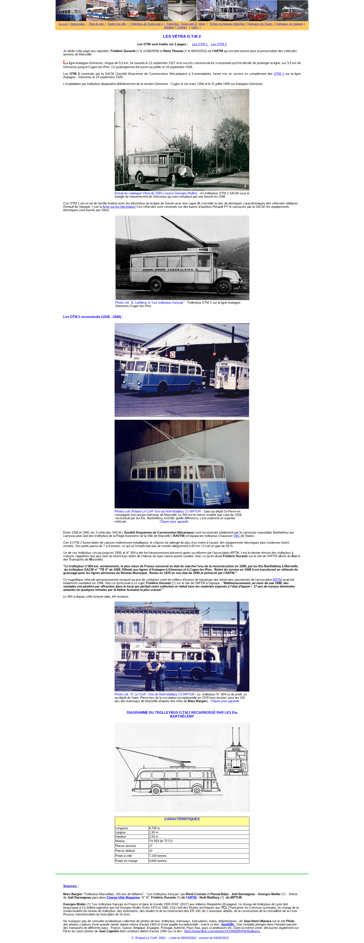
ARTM (277, 579)
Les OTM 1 (200, 44)
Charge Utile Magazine (123, 897)
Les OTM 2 (219, 44)
